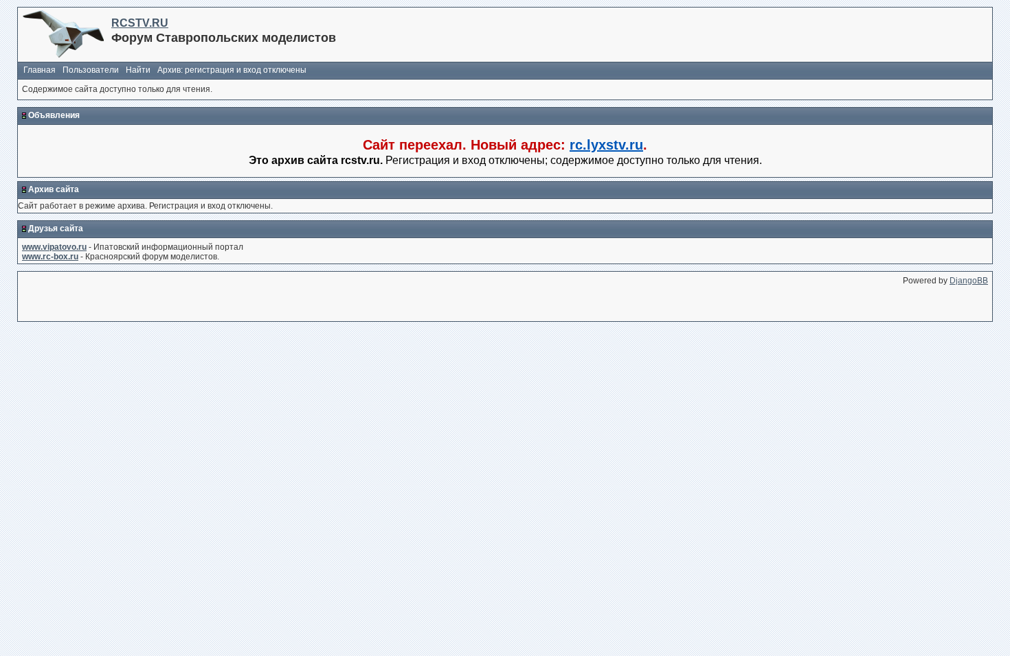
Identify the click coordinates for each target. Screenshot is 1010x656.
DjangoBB (969, 280)
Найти (138, 70)
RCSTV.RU (139, 23)
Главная (39, 70)
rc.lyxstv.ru (606, 144)
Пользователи (91, 70)
